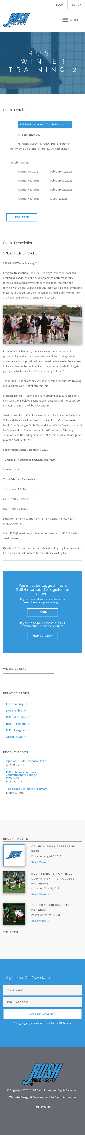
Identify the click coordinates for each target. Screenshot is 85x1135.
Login (59, 4)
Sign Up (76, 4)
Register (21, 217)
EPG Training (15, 704)
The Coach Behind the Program (26, 789)
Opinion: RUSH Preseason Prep (26, 761)
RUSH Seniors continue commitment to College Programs (21, 775)
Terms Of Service (61, 1023)
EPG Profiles (14, 710)
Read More (38, 862)
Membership (42, 635)
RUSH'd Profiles (16, 717)
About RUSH (14, 737)
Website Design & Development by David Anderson (42, 1097)
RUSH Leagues (15, 730)
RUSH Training (16, 723)
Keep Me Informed (42, 1014)
